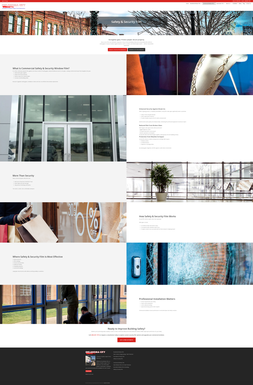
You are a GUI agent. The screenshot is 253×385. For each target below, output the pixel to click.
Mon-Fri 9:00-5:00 (236, 1)
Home (187, 3)
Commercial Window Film (208, 3)
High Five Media (107, 382)
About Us (228, 3)
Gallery (240, 3)
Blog (244, 3)
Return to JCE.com (89, 374)
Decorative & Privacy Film (118, 356)
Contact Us (248, 3)
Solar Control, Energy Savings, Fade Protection (123, 354)
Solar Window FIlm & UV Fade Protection (122, 365)
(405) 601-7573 (95, 335)
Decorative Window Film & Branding (121, 367)
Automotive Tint (219, 3)
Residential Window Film (195, 3)
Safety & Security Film (118, 358)
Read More (88, 371)
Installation (235, 3)
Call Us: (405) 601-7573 (245, 1)
